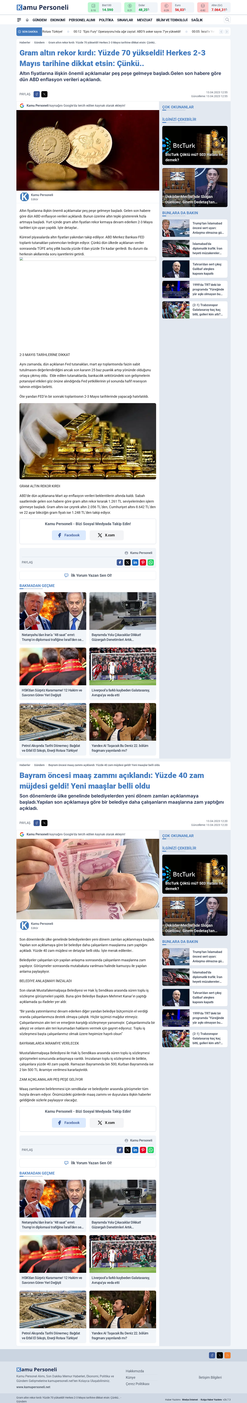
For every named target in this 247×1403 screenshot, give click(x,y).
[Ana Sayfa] (27, 20)
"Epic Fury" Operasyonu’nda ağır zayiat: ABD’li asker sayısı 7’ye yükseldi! (98, 31)
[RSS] (227, 1355)
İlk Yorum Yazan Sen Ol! (91, 575)
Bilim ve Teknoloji (172, 20)
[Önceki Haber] (221, 31)
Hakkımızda (135, 1371)
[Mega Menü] (19, 20)
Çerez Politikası (137, 1384)
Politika (106, 20)
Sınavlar (125, 20)
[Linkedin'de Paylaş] (135, 562)
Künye (130, 1377)
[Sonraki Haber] (226, 31)
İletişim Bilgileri (210, 1377)
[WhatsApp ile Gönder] (151, 562)
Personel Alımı (82, 20)
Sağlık (196, 20)
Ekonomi (57, 20)
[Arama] (227, 19)
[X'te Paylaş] (44, 94)
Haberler (24, 42)
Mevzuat (144, 20)
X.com (110, 535)
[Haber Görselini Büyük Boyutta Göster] (87, 150)
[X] (220, 1355)
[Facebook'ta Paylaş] (37, 94)
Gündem (40, 20)
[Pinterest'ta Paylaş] (143, 562)
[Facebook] (212, 1355)
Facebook (72, 535)
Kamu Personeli (42, 197)
